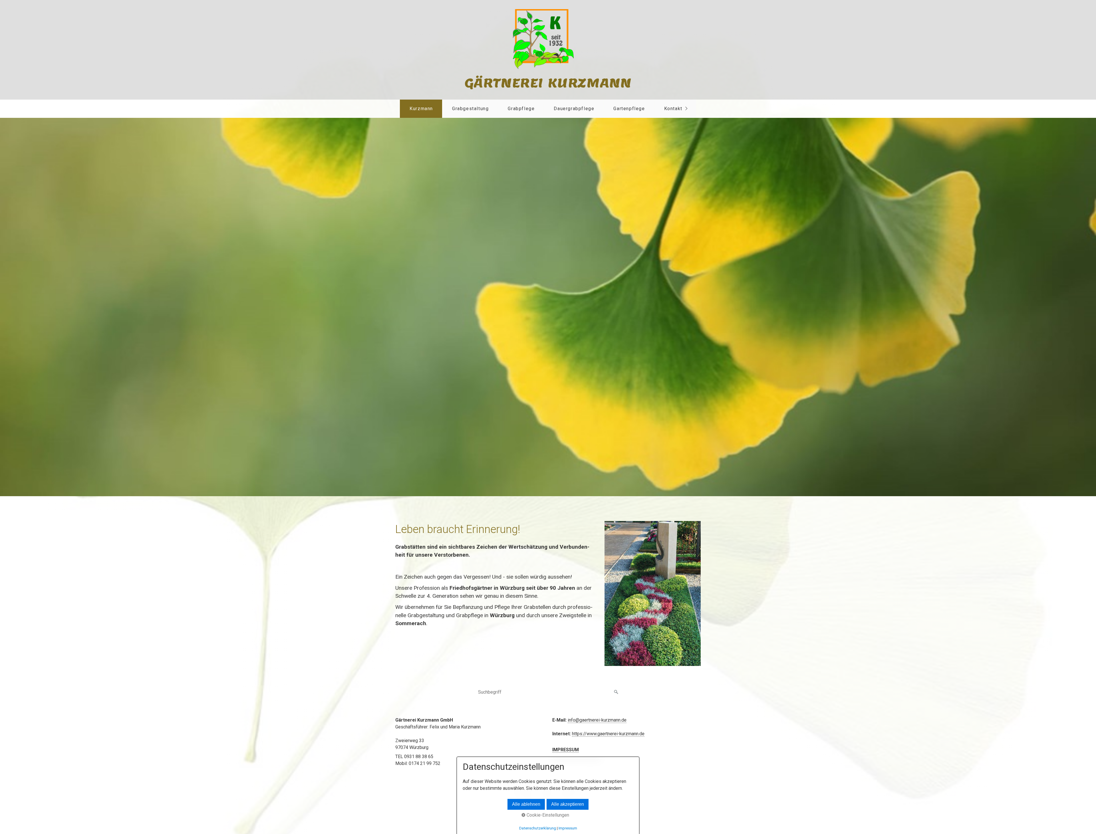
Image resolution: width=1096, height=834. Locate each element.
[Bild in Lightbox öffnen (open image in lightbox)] (653, 593)
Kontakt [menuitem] (673, 108)
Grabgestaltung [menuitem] (470, 108)
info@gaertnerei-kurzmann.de (597, 720)
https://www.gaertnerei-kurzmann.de (608, 733)
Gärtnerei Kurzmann (548, 83)
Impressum (568, 828)
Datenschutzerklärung (537, 828)
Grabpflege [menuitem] (521, 108)
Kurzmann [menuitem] (421, 108)
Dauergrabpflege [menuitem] (574, 108)
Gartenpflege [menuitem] (629, 108)
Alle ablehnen (526, 804)
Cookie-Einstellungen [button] (547, 815)
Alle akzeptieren (567, 804)
